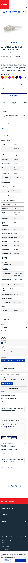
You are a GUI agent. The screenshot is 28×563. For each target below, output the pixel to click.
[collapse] (25, 508)
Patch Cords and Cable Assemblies (12, 12)
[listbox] (14, 28)
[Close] (26, 553)
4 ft (22, 84)
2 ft (9, 84)
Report (14, 437)
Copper (24, 11)
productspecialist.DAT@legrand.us (10, 426)
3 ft (15, 84)
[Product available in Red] (2, 77)
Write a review (16, 56)
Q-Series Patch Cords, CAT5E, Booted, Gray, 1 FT (12, 409)
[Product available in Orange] (13, 77)
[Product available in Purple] (9, 77)
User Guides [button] (4, 327)
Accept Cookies (21, 560)
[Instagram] (7, 536)
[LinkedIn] (11, 536)
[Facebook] (2, 536)
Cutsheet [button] (3, 330)
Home (2, 11)
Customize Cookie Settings (7, 560)
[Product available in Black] (16, 77)
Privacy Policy (5, 546)
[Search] (26, 7)
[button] (26, 16)
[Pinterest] (16, 536)
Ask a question (7, 383)
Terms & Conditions (7, 549)
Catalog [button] (3, 324)
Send (3, 102)
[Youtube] (25, 536)
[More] (24, 77)
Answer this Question (7, 416)
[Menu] (26, 2)
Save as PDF (14, 102)
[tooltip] (4, 343)
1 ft (3, 84)
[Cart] (26, 4)
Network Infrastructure (13, 11)
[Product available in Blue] (20, 77)
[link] (3, 340)
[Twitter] (21, 536)
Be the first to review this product (13, 360)
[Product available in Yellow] (6, 77)
